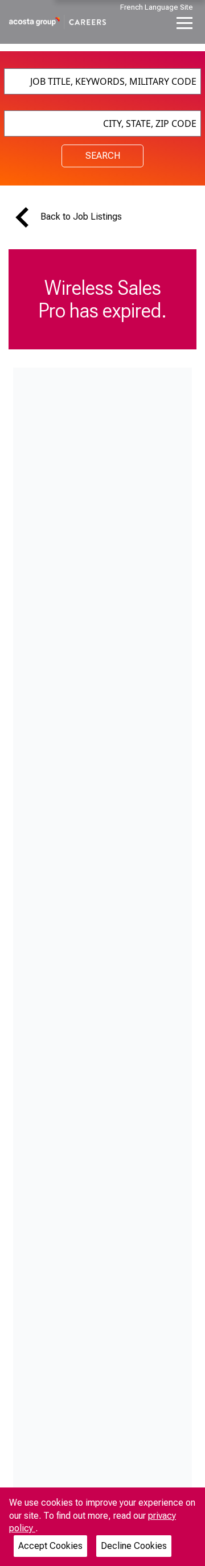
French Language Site (156, 7)
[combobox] (102, 81)
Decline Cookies (134, 1545)
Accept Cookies (50, 1545)
